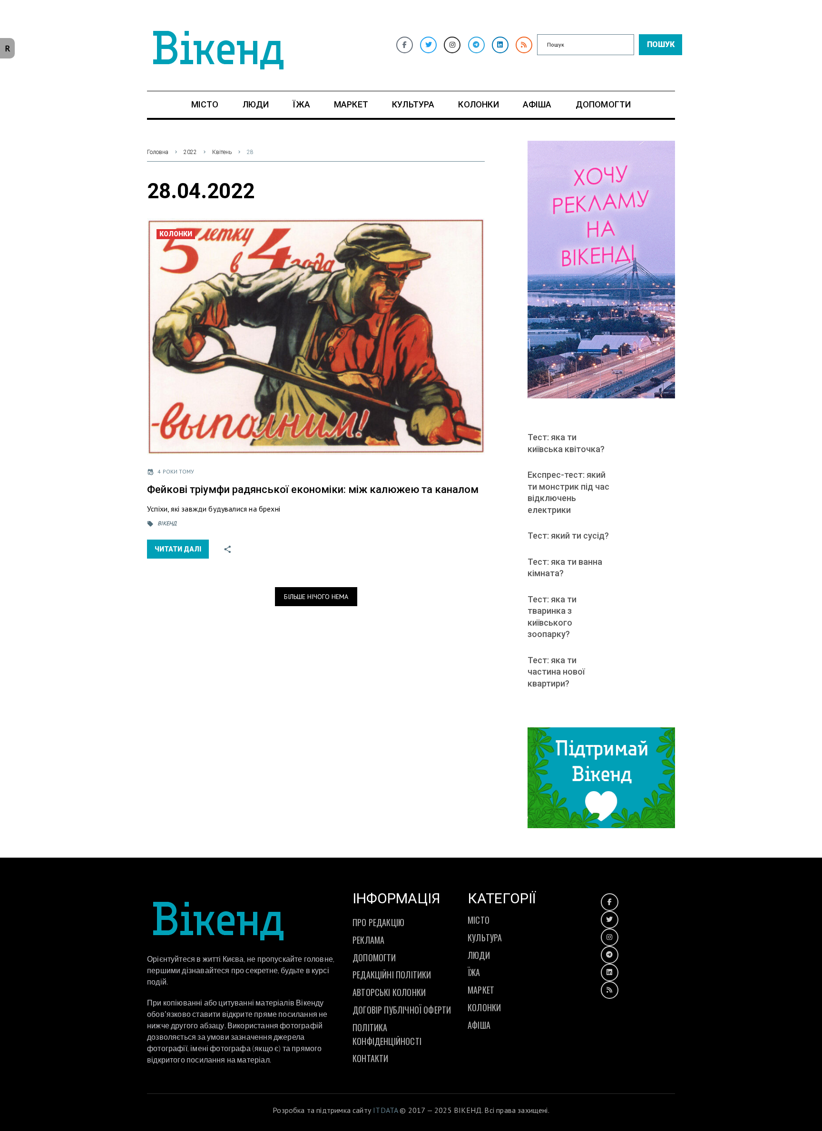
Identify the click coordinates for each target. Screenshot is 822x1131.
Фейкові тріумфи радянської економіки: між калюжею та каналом (313, 489)
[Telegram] (476, 45)
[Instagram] (452, 45)
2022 (190, 152)
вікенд (166, 523)
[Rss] (524, 45)
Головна (157, 152)
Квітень (222, 152)
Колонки (175, 234)
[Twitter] (428, 45)
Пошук (661, 44)
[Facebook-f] (404, 45)
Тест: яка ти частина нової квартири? (556, 671)
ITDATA (385, 1110)
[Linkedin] (500, 45)
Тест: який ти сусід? (568, 536)
